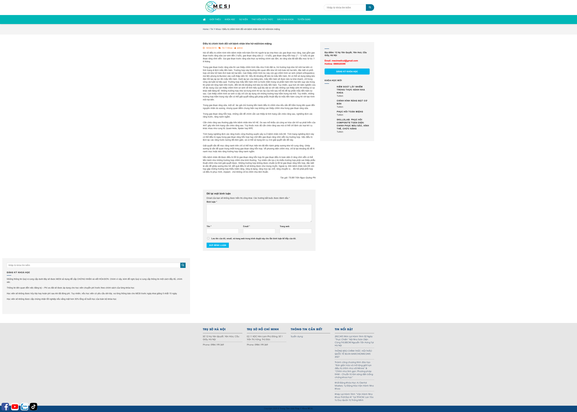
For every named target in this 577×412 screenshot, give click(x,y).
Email (246, 226)
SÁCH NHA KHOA (285, 19)
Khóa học (230, 19)
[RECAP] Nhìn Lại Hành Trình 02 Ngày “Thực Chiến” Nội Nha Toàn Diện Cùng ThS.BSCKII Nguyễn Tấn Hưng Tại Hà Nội (354, 341)
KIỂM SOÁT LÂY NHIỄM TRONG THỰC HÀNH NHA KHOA (351, 89)
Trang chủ (204, 19)
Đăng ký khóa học (347, 71)
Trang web (284, 226)
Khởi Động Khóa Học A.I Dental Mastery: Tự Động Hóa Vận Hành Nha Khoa (354, 385)
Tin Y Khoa (215, 29)
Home (206, 29)
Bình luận (212, 202)
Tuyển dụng (304, 19)
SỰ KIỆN (243, 19)
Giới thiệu (215, 19)
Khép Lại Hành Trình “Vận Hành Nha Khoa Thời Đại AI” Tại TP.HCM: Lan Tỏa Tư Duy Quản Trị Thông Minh (354, 396)
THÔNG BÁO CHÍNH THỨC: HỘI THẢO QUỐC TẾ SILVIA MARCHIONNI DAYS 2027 (353, 353)
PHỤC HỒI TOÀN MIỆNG (350, 111)
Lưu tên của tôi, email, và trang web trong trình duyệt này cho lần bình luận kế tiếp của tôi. (253, 238)
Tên (209, 226)
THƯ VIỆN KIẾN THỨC (262, 19)
